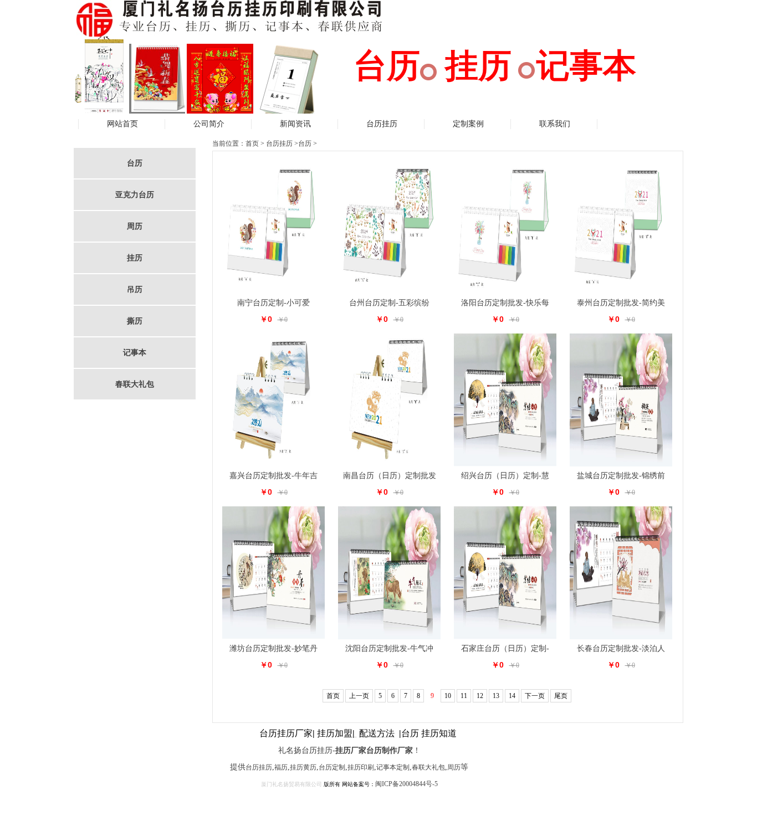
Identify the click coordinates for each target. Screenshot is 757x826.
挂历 (134, 258)
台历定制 (332, 767)
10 (447, 696)
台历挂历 (381, 124)
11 (464, 696)
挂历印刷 (360, 767)
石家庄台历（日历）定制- (505, 648)
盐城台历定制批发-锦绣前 (621, 475)
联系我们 (554, 124)
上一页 (359, 696)
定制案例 (468, 124)
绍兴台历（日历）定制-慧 (505, 475)
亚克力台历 (134, 195)
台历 (134, 163)
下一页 (535, 696)
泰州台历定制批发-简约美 (621, 303)
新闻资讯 (295, 124)
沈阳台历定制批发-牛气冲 (389, 648)
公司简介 (208, 124)
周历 (134, 226)
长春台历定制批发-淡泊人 (621, 648)
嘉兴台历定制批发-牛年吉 (273, 475)
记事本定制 (393, 767)
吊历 (134, 289)
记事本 (134, 352)
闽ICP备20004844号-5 (406, 784)
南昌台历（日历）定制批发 (389, 475)
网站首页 (122, 124)
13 (496, 696)
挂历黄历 (303, 767)
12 (480, 696)
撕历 (134, 321)
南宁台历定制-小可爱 (273, 303)
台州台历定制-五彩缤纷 (389, 303)
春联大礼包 (134, 384)
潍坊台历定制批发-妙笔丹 (273, 648)
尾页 (560, 696)
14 (512, 696)
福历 (281, 767)
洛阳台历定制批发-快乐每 (505, 303)
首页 (252, 143)
